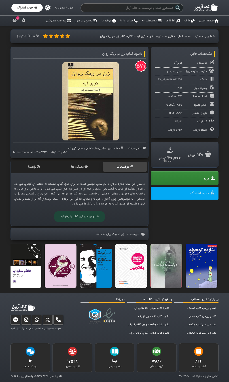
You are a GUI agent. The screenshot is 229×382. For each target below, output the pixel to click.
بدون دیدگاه (134, 148)
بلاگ (187, 20)
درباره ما (106, 20)
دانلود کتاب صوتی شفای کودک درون (149, 333)
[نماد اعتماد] (109, 316)
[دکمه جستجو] (178, 8)
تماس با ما (126, 20)
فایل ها (169, 36)
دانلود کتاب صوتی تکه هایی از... (151, 308)
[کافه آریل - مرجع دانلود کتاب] (206, 10)
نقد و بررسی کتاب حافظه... (201, 333)
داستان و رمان (85, 148)
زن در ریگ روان (115, 234)
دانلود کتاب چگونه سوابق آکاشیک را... (148, 324)
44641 (178, 121)
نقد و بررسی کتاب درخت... (201, 308)
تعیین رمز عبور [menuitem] (83, 20)
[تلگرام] (15, 320)
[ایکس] (48, 320)
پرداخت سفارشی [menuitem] (56, 20)
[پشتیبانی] (37, 320)
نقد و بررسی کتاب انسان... (201, 316)
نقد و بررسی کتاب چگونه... (201, 324)
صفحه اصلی (206, 20)
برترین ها (100, 148)
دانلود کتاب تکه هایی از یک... (152, 316)
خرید (207, 178)
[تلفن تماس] (58, 320)
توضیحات (123, 166)
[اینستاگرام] (26, 320)
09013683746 (41, 376)
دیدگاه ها (77, 166)
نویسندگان (155, 36)
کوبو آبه (141, 36)
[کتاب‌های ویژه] (23, 21)
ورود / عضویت (64, 7)
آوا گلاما (170, 20)
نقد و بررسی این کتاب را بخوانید (79, 216)
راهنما (32, 166)
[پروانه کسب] (95, 316)
